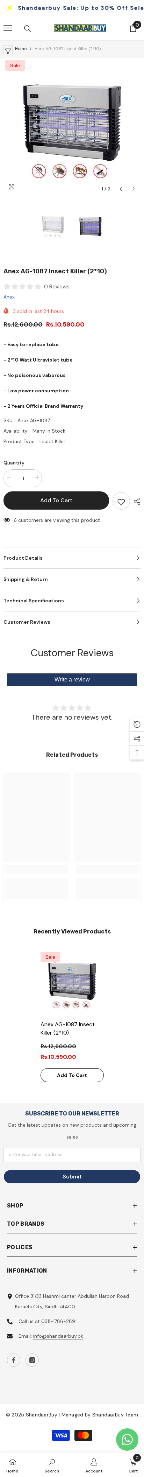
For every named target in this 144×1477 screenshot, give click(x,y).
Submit (72, 1176)
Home (21, 48)
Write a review (72, 679)
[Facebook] (13, 1360)
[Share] (135, 501)
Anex (9, 297)
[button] (121, 189)
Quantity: (14, 463)
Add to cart (56, 500)
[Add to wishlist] (121, 501)
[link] (37, 869)
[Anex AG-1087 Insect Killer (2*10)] (72, 983)
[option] (72, 127)
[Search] (27, 28)
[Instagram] (32, 1360)
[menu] (7, 28)
